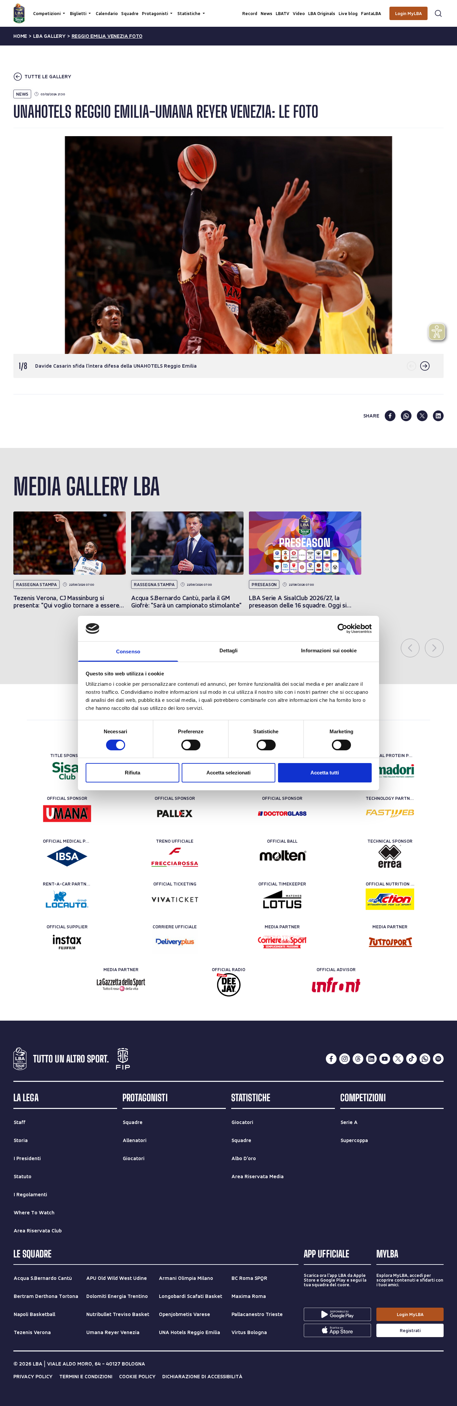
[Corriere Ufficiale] (175, 942)
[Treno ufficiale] (175, 856)
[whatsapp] (406, 415)
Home (20, 36)
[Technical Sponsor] (390, 856)
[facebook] (390, 415)
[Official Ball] (282, 856)
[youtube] (384, 1058)
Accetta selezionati (228, 772)
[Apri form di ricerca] (438, 13)
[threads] (358, 1058)
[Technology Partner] (390, 813)
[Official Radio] (228, 985)
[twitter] (422, 415)
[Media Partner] (282, 942)
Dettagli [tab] (228, 650)
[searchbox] (228, 8)
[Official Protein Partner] (390, 770)
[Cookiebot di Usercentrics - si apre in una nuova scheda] (342, 629)
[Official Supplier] (67, 942)
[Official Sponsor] (67, 813)
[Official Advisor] (336, 985)
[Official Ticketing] (175, 899)
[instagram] (344, 1058)
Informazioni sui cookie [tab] (328, 650)
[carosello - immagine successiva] (425, 366)
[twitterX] (398, 1058)
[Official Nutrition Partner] (390, 899)
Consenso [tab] (128, 651)
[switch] (190, 745)
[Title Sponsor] (67, 770)
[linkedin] (438, 415)
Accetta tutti (324, 772)
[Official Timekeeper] (282, 899)
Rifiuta (132, 772)
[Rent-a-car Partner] (67, 899)
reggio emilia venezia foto (107, 36)
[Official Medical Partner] (67, 856)
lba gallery (49, 36)
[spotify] (438, 1058)
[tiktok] (411, 1058)
